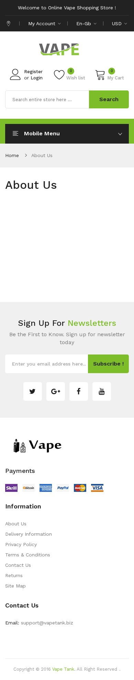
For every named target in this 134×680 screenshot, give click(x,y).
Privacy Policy (21, 544)
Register (33, 71)
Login (37, 77)
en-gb (84, 23)
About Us (42, 155)
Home (12, 155)
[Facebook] (78, 391)
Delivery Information (28, 534)
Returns (14, 575)
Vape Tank (63, 669)
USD (117, 23)
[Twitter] (32, 391)
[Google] (55, 391)
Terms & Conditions (27, 554)
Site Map (15, 586)
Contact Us (18, 565)
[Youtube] (101, 391)
